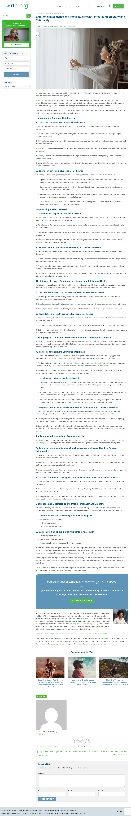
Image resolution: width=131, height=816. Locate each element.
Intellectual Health (42, 217)
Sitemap (4, 810)
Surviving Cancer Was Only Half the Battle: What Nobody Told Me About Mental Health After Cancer (51, 683)
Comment (42, 773)
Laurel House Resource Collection (47, 13)
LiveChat (83, 813)
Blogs (89, 6)
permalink (89, 747)
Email (70, 791)
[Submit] (29, 16)
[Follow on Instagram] (121, 812)
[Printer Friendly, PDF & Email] (41, 696)
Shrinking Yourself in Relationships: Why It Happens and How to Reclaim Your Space (115, 682)
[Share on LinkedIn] (89, 741)
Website (101, 791)
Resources (76, 6)
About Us (62, 6)
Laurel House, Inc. (40, 813)
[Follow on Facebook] (117, 812)
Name (40, 791)
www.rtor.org (106, 638)
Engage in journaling (58, 358)
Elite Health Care (87, 618)
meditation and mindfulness (100, 363)
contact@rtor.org (53, 810)
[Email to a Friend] (82, 741)
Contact (100, 6)
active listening (62, 370)
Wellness (62, 13)
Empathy (41, 156)
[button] (109, 6)
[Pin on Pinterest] (85, 741)
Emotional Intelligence (44, 100)
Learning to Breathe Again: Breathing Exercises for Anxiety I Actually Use (83, 682)
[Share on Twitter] (78, 741)
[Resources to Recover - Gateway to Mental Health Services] (18, 6)
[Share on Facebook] (74, 741)
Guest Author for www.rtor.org (65, 26)
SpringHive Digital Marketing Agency (84, 624)
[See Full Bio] (46, 734)
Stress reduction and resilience (51, 202)
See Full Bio (40, 734)
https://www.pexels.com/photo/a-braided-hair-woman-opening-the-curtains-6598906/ (80, 634)
